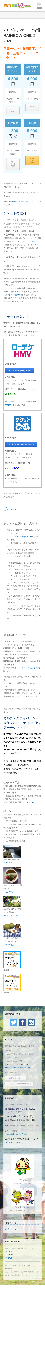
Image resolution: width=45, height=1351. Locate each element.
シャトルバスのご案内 (25, 668)
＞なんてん (8, 892)
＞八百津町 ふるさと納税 (16, 1134)
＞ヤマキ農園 (9, 945)
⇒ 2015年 (9, 1255)
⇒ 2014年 (9, 1258)
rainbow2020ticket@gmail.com (19, 536)
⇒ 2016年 (9, 1251)
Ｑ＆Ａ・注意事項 (14, 295)
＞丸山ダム (8, 863)
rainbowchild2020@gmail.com (17, 1067)
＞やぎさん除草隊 (10, 915)
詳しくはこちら (28, 241)
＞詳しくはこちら (12, 1142)
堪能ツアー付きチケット (23, 201)
